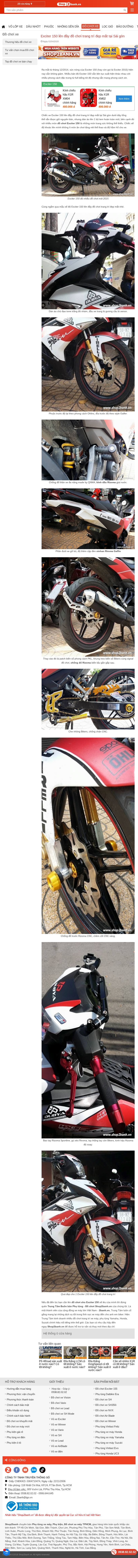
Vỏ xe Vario (57, 1429)
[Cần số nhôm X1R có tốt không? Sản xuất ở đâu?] (124, 1352)
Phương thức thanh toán (20, 1399)
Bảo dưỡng (124, 26)
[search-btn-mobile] (124, 10)
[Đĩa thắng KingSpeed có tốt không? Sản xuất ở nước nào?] (99, 1352)
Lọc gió (107, 26)
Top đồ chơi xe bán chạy (18, 61)
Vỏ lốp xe (15, 26)
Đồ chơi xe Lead (60, 1408)
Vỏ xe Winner (58, 1424)
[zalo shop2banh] (34, 1469)
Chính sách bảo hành (18, 1415)
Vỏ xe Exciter (58, 1419)
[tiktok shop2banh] (42, 1469)
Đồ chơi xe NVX (104, 1410)
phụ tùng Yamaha (109, 1318)
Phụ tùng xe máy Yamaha (109, 1437)
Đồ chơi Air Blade (105, 1415)
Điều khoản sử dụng (18, 1410)
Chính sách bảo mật (18, 1404)
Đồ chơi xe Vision (61, 1397)
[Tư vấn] (3, 26)
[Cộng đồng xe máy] (8, 1469)
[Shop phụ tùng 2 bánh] (17, 1469)
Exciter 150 (50, 84)
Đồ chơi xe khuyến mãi (19, 1421)
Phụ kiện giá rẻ (15, 1431)
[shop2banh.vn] (25, 1469)
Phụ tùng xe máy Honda (108, 1431)
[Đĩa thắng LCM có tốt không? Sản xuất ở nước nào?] (75, 1352)
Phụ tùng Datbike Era (107, 1394)
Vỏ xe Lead (57, 1440)
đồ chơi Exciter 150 (68, 123)
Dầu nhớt (33, 26)
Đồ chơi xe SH (103, 1399)
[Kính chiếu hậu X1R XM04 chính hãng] (52, 97)
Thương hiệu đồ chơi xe (18, 41)
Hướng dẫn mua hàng (19, 1388)
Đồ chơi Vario (58, 1402)
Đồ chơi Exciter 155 (106, 1388)
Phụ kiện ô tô (14, 1442)
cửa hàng (24, 3)
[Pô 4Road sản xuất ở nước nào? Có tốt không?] (50, 1352)
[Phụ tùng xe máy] (69, 4)
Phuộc (49, 26)
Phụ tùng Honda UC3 (107, 1453)
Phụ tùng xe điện (16, 1437)
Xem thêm (123, 98)
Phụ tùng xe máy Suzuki (108, 1442)
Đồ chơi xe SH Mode (62, 1413)
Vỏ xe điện (57, 1451)
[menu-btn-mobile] (132, 10)
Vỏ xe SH (56, 1435)
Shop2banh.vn (25, 1554)
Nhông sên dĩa (68, 26)
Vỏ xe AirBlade (59, 1446)
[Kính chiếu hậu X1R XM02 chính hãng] (88, 97)
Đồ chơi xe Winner (105, 1421)
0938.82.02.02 (59, 1392)
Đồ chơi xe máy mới (18, 1426)
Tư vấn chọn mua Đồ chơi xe (19, 52)
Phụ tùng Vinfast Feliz (107, 1426)
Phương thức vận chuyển (21, 1394)
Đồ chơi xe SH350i (105, 1404)
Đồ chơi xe (90, 26)
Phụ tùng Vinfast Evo (106, 1448)
